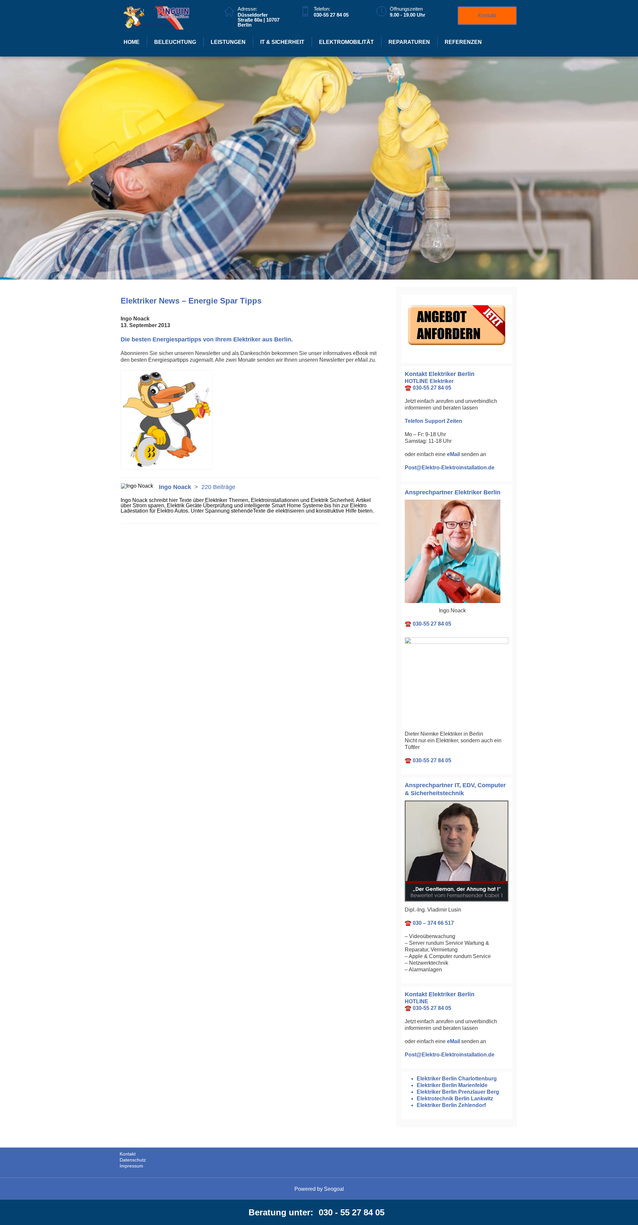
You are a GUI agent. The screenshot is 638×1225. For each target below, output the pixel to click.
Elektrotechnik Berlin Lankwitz (455, 1098)
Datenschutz (133, 1160)
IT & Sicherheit (282, 42)
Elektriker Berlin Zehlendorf (451, 1105)
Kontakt (487, 15)
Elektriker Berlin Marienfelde (452, 1085)
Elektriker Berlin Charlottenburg (457, 1078)
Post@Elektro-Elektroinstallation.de (449, 467)
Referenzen (463, 42)
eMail (453, 454)
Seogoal (334, 1189)
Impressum (131, 1165)
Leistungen (228, 42)
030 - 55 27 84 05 (351, 1212)
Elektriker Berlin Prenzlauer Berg (458, 1092)
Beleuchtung (175, 42)
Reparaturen (409, 42)
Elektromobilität (346, 42)
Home (132, 42)
